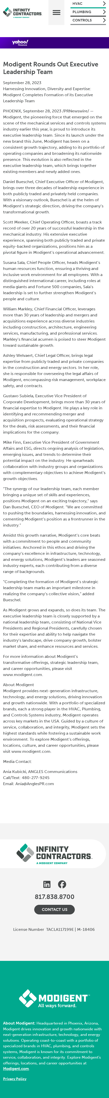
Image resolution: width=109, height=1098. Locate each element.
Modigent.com (16, 1068)
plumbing (81, 12)
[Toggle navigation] (56, 12)
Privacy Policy (14, 1079)
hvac (77, 4)
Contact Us (54, 909)
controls (82, 20)
